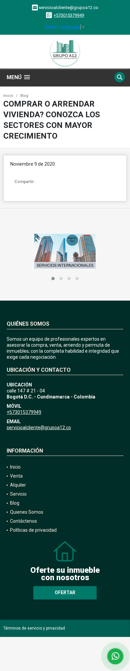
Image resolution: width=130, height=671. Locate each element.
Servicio (18, 494)
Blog (24, 96)
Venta (16, 476)
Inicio (8, 96)
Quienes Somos (26, 512)
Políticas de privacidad (33, 530)
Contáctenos (23, 521)
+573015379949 (69, 15)
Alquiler (18, 485)
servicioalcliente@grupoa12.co (39, 427)
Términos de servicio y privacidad (34, 628)
